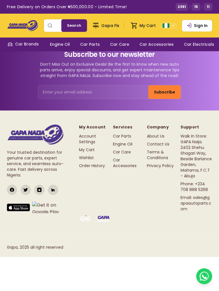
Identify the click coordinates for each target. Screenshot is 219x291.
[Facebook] (12, 190)
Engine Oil (122, 144)
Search (74, 25)
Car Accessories (125, 163)
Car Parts (122, 136)
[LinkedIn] (53, 190)
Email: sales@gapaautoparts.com (196, 203)
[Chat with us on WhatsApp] (204, 276)
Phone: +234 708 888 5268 (194, 186)
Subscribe (164, 92)
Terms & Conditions (157, 155)
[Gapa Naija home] (22, 25)
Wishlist (86, 158)
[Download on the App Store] (18, 207)
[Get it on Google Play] (50, 207)
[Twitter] (26, 190)
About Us (156, 136)
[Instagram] (39, 190)
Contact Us (158, 144)
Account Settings (87, 139)
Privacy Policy (160, 166)
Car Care (122, 152)
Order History (92, 166)
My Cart (87, 150)
